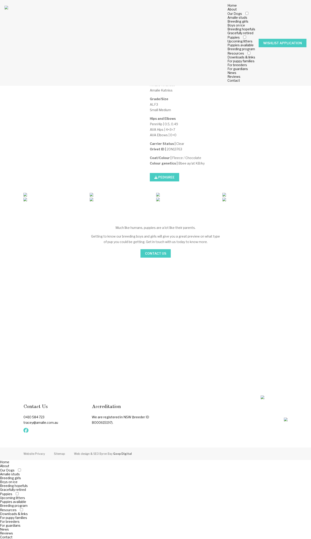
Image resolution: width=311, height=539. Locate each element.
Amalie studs (237, 17)
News (231, 73)
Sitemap (59, 453)
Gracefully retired (240, 33)
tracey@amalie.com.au (40, 422)
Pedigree (166, 177)
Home (232, 5)
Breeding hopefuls (241, 29)
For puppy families (241, 61)
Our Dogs (234, 14)
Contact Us (155, 253)
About (232, 9)
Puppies (233, 37)
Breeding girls (237, 21)
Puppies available (240, 45)
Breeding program (241, 49)
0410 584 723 (33, 417)
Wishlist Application (282, 43)
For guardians (237, 69)
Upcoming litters (239, 41)
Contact (233, 80)
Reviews (233, 76)
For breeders (237, 65)
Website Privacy (34, 453)
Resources (235, 53)
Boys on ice (236, 25)
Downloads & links (241, 57)
